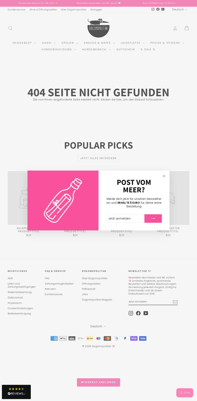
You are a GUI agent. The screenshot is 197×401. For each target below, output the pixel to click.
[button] (16, 392)
